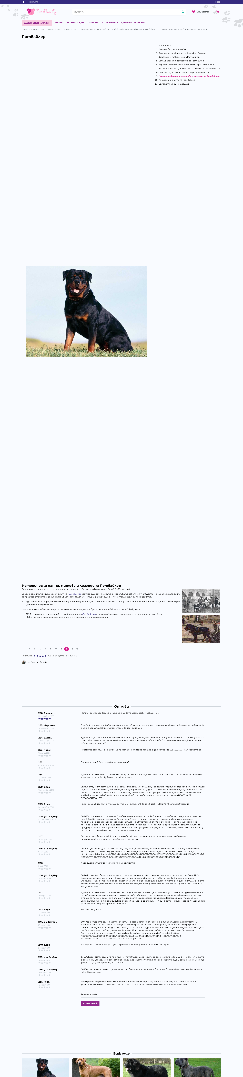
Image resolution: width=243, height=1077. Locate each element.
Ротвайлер (150, 29)
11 (77, 649)
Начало (25, 29)
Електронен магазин (37, 23)
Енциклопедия (75, 22)
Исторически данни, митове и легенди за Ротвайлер (188, 76)
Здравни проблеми (133, 22)
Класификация (54, 29)
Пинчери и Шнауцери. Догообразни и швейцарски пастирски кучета (111, 29)
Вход (217, 2)
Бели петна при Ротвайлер (173, 84)
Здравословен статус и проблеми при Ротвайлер (186, 64)
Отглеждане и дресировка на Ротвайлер (181, 61)
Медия (59, 22)
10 (72, 649)
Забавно (93, 22)
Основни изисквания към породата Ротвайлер (184, 72)
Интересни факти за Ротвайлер (176, 80)
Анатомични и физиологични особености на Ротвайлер (189, 68)
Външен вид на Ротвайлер (173, 49)
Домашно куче (70, 29)
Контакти (33, 2)
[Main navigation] (66, 12)
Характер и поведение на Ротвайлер (179, 57)
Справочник (110, 22)
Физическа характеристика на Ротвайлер (182, 53)
